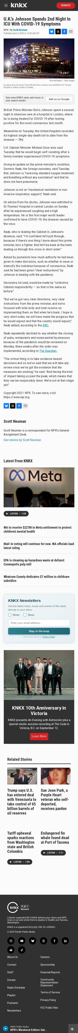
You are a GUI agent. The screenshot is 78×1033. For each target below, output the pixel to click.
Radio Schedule (16, 987)
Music (16, 614)
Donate (66, 5)
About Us (12, 957)
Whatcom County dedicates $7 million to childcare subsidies (36, 579)
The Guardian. (48, 351)
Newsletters (14, 1010)
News (31, 614)
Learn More (39, 736)
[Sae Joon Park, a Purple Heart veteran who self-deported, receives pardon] (56, 776)
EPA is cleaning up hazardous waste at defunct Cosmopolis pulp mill (34, 562)
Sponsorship (47, 964)
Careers (45, 957)
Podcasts (12, 1003)
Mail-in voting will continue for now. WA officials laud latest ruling (39, 546)
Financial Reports (50, 972)
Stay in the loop (39, 631)
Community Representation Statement (49, 982)
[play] (5, 1028)
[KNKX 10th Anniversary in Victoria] (39, 675)
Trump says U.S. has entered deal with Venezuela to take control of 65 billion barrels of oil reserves (21, 801)
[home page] (19, 6)
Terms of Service (50, 992)
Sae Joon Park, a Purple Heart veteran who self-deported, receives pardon (55, 799)
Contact (11, 964)
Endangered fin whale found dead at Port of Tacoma (55, 838)
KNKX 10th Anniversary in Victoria (39, 710)
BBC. (46, 325)
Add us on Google (59, 99)
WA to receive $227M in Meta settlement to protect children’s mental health (37, 529)
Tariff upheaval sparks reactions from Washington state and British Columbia (20, 842)
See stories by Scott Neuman (22, 440)
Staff (10, 972)
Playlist (11, 995)
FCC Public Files (49, 1007)
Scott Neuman (20, 29)
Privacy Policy (49, 637)
